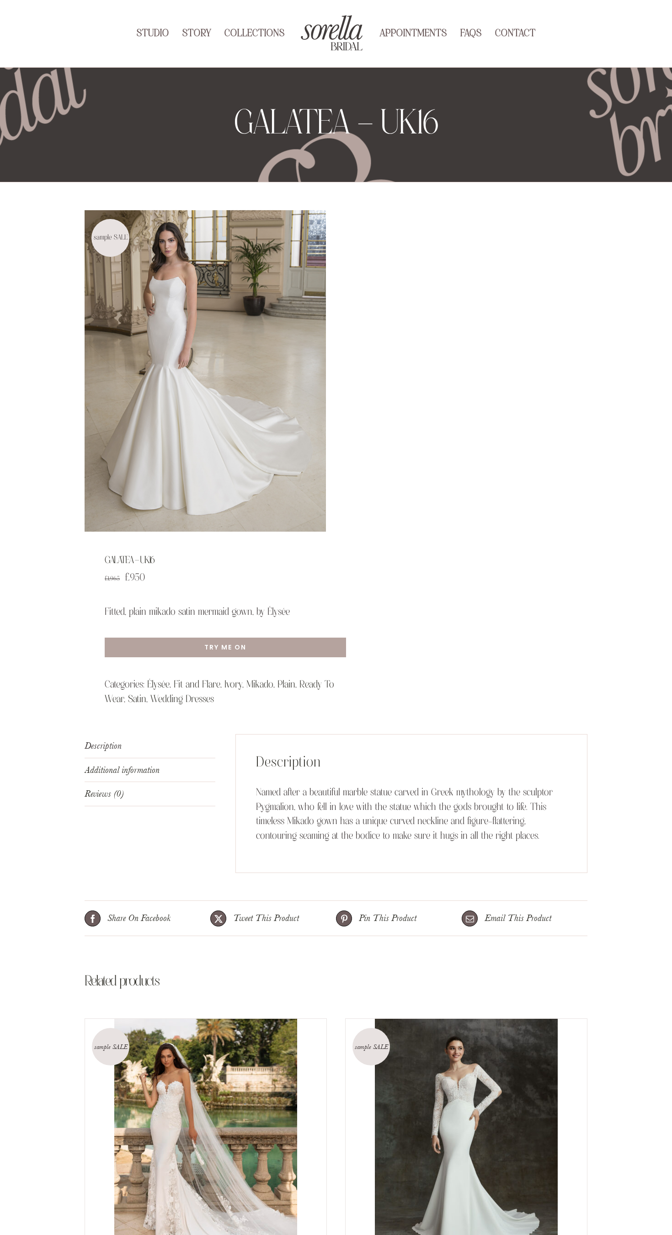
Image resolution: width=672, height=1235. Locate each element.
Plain (286, 685)
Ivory (233, 685)
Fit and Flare (197, 685)
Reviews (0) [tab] (104, 793)
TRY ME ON (225, 647)
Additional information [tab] (122, 770)
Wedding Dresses (182, 699)
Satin (137, 699)
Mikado (259, 685)
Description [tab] (103, 745)
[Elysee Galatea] (205, 371)
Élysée (158, 685)
